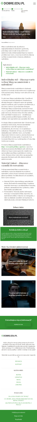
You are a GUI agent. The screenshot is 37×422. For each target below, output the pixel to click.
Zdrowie (18, 385)
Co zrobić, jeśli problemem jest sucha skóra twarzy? (18, 399)
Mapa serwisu (18, 416)
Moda (13, 10)
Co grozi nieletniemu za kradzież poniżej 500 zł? (18, 294)
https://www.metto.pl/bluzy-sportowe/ (13, 147)
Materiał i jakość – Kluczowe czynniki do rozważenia (19, 72)
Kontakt (18, 364)
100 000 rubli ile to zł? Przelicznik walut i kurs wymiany (18, 262)
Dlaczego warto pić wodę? (18, 396)
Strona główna (6, 10)
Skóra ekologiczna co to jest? (18, 217)
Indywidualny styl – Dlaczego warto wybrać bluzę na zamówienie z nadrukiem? (20, 68)
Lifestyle (18, 377)
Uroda (18, 382)
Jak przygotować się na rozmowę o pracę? (18, 403)
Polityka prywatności (18, 412)
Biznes (18, 375)
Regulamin (18, 419)
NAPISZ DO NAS (18, 324)
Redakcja (18, 361)
